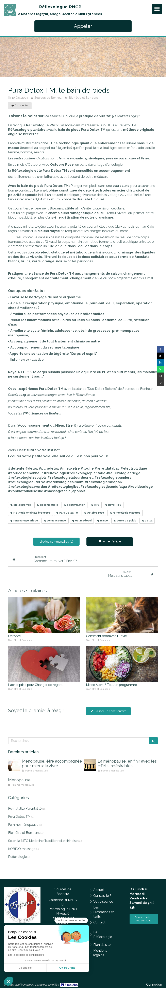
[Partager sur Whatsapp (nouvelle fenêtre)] (160, 369)
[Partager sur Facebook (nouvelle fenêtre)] (160, 349)
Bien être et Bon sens (24, 833)
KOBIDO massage (21, 849)
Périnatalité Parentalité (25, 808)
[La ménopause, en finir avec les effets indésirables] (90, 765)
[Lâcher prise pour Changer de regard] (44, 664)
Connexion (154, 984)
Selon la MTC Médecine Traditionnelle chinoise (43, 841)
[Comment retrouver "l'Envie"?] (122, 615)
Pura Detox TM (19, 816)
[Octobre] (44, 615)
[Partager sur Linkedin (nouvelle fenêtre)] (160, 362)
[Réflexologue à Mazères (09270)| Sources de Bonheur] (10, 10)
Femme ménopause (23, 825)
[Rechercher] (153, 740)
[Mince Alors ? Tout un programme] (122, 664)
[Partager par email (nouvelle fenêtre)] (160, 376)
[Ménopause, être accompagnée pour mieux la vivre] (14, 765)
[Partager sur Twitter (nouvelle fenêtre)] (160, 356)
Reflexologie (17, 857)
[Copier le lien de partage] (160, 382)
